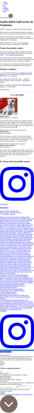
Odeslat (3, 392)
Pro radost (6, 10)
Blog (4, 11)
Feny (4, 7)
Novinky (5, 3)
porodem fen (25, 43)
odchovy (5, 79)
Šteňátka (5, 8)
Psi (4, 5)
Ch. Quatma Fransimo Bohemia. (15, 55)
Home (5, 2)
